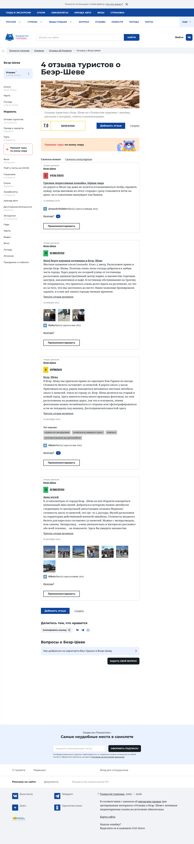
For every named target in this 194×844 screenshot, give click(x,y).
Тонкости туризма (19, 50)
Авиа (59, 12)
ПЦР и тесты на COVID (16, 168)
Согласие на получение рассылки (107, 757)
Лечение (9, 256)
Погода (134, 22)
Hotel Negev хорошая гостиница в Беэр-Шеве (72, 260)
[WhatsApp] (88, 630)
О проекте (18, 770)
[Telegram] (82, 630)
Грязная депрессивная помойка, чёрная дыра (73, 183)
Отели (41, 12)
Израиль (39, 50)
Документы (51, 781)
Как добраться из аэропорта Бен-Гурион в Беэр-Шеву (77, 650)
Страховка (117, 12)
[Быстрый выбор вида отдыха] (71, 22)
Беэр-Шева (12, 62)
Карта (7, 95)
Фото (6, 243)
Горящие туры (18, 149)
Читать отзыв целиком (58, 296)
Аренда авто (82, 12)
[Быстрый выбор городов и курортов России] (20, 22)
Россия (11, 22)
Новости (117, 22)
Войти (179, 37)
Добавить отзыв (111, 125)
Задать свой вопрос (123, 661)
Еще (185, 22)
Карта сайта (107, 816)
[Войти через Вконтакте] (189, 37)
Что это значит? (114, 4)
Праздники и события (16, 262)
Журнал (84, 22)
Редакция (39, 770)
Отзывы (100, 22)
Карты (149, 22)
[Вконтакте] (77, 630)
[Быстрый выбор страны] (41, 22)
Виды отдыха (58, 22)
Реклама (24, 781)
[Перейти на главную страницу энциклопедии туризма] (16, 37)
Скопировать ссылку (55, 630)
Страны (32, 22)
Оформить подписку (125, 748)
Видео (7, 237)
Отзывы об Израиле (60, 50)
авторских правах (149, 801)
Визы (100, 12)
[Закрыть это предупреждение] (126, 4)
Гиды (6, 224)
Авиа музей (51, 497)
